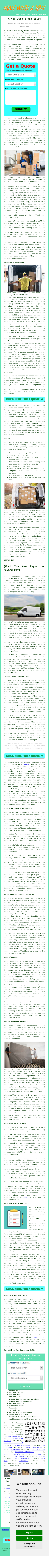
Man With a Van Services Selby (19, 1350)
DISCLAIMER (42, 14)
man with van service (13, 900)
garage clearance (22, 1445)
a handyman (23, 1461)
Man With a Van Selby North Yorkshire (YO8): (24, 31)
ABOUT (28, 14)
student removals (12, 1454)
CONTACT (34, 14)
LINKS (23, 14)
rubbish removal (18, 1456)
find (11, 1299)
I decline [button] (29, 1538)
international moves (13, 1238)
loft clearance (38, 1450)
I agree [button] (29, 1532)
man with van (30, 297)
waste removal (37, 1250)
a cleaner (40, 1456)
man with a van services (24, 821)
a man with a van (15, 1429)
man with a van (34, 37)
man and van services (34, 1328)
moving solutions (37, 1339)
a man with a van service (31, 1095)
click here (39, 1337)
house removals (11, 1256)
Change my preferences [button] (29, 1545)
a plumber (15, 1450)
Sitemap (5, 1530)
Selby (26, 764)
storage (38, 1454)
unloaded (7, 659)
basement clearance (24, 1452)
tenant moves (26, 1243)
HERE (25, 1197)
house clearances (33, 1447)
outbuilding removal (13, 1443)
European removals (12, 1436)
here (8, 1488)
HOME (17, 14)
